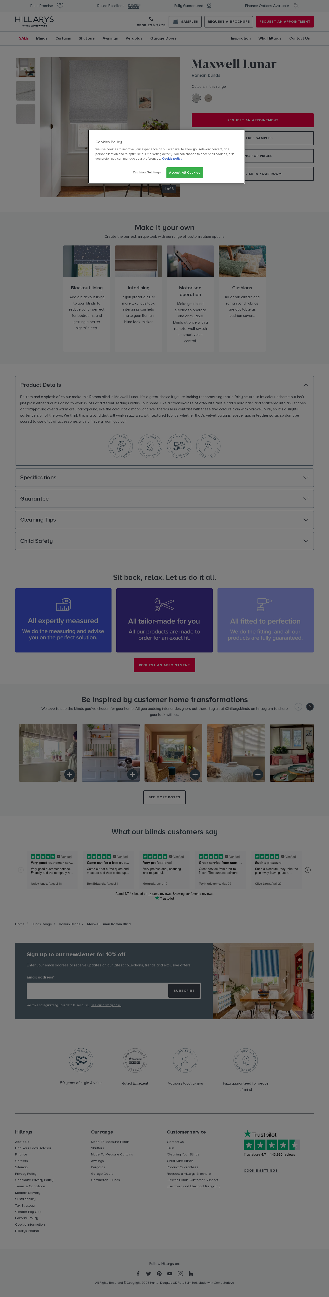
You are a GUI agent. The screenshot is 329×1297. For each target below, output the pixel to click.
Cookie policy (172, 159)
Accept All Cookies (184, 173)
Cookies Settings (147, 172)
